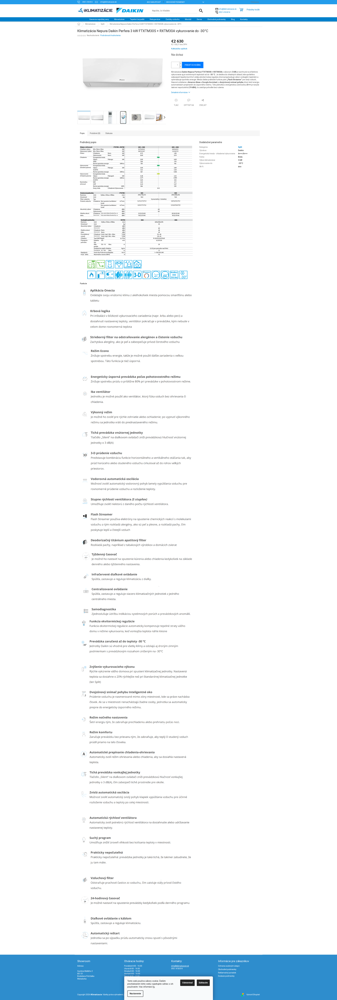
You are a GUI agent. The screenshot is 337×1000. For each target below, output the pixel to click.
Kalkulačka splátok (179, 48)
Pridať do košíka (193, 65)
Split (240, 147)
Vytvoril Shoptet (253, 994)
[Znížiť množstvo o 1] (180, 66)
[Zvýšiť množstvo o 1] (180, 63)
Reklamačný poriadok (227, 973)
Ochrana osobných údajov (229, 966)
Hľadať (201, 10)
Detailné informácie (179, 92)
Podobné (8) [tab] (95, 133)
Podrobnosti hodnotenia (110, 35)
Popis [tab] (82, 133)
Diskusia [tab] (109, 133)
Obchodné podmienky (175, 2)
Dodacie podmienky (226, 976)
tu (154, 987)
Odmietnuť (187, 982)
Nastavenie (135, 993)
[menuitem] (99, 19)
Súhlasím (203, 982)
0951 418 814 (224, 12)
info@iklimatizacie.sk (227, 9)
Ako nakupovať (154, 2)
